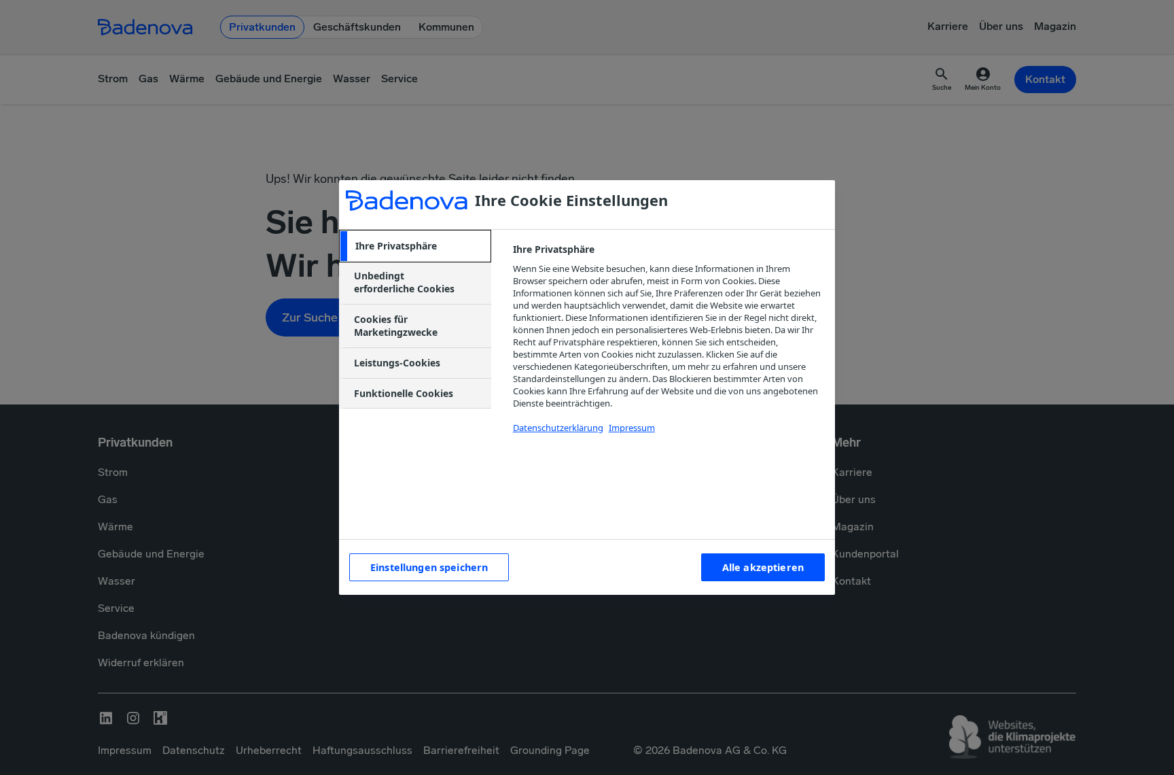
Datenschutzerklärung (558, 427)
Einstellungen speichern (429, 567)
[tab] (415, 246)
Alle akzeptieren (763, 567)
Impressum (632, 427)
